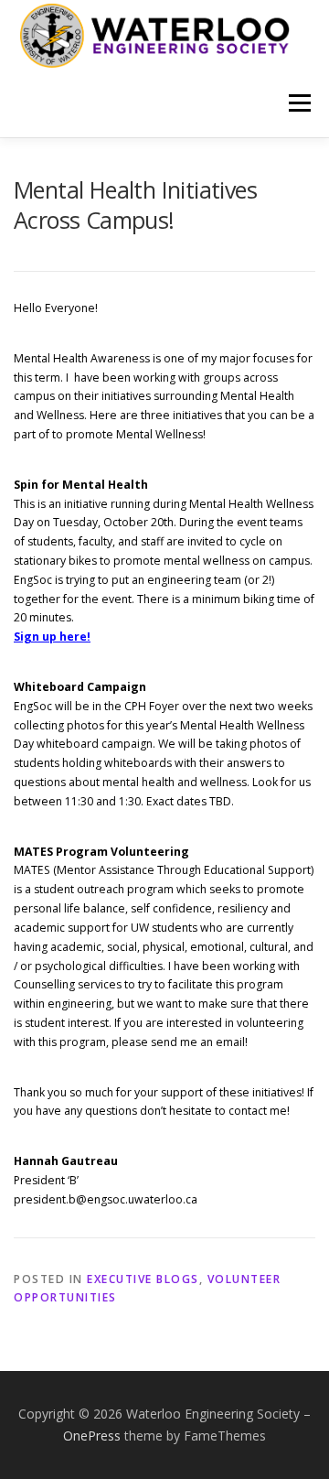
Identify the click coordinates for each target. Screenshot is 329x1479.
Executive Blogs (143, 1279)
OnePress (92, 1435)
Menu (298, 103)
